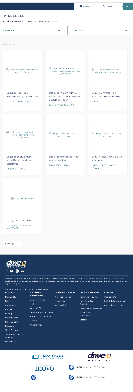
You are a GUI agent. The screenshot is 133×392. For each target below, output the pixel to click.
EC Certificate (100, 367)
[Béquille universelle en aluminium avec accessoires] (108, 71)
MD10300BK (12, 225)
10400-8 (112, 165)
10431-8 (52, 105)
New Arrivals (10, 341)
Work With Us (61, 305)
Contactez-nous (37, 300)
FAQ (32, 304)
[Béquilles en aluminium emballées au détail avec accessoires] (22, 134)
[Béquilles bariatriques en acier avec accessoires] (65, 134)
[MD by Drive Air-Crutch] (22, 198)
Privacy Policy (42, 289)
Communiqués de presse (41, 312)
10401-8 (103, 165)
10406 (52, 165)
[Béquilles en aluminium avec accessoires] (108, 134)
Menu (10, 6)
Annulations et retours (114, 305)
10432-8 (61, 105)
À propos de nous (63, 297)
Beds (7, 301)
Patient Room (11, 318)
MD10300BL (25, 225)
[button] (12, 243)
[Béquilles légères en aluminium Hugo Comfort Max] (22, 71)
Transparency (36, 325)
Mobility (8, 313)
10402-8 (95, 168)
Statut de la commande (115, 301)
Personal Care (11, 322)
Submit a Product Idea (40, 316)
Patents (33, 321)
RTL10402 (11, 169)
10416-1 (59, 165)
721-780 (19, 101)
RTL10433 (96, 101)
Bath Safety (10, 297)
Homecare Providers (88, 297)
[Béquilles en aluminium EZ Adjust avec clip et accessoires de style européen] (65, 71)
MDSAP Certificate (84, 367)
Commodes (10, 305)
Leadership (60, 301)
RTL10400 (21, 169)
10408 (67, 165)
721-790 (10, 101)
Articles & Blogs (37, 308)
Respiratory (10, 326)
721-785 (27, 101)
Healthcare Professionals (90, 308)
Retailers (83, 320)
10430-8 (70, 105)
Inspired (8, 309)
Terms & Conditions (22, 289)
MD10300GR (12, 228)
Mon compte (110, 297)
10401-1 (95, 165)
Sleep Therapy (11, 330)
